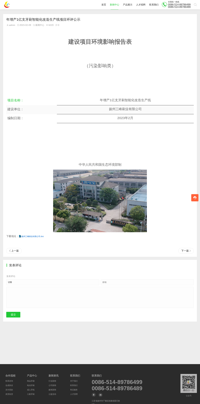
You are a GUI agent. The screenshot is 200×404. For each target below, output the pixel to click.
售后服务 (74, 390)
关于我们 (74, 381)
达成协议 (9, 385)
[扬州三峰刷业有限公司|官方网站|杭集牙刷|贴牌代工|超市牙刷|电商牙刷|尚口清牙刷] (7, 4)
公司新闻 (52, 385)
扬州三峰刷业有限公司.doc (33, 236)
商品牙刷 (31, 381)
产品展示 (127, 4)
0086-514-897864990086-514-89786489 (117, 382)
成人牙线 (31, 390)
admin (12, 25)
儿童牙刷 (31, 394)
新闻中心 (114, 4)
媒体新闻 (52, 390)
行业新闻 (52, 381)
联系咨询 (9, 381)
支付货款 (9, 390)
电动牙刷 (31, 385)
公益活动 (52, 394)
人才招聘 (140, 4)
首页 (103, 4)
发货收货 (9, 394)
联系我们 (154, 4)
